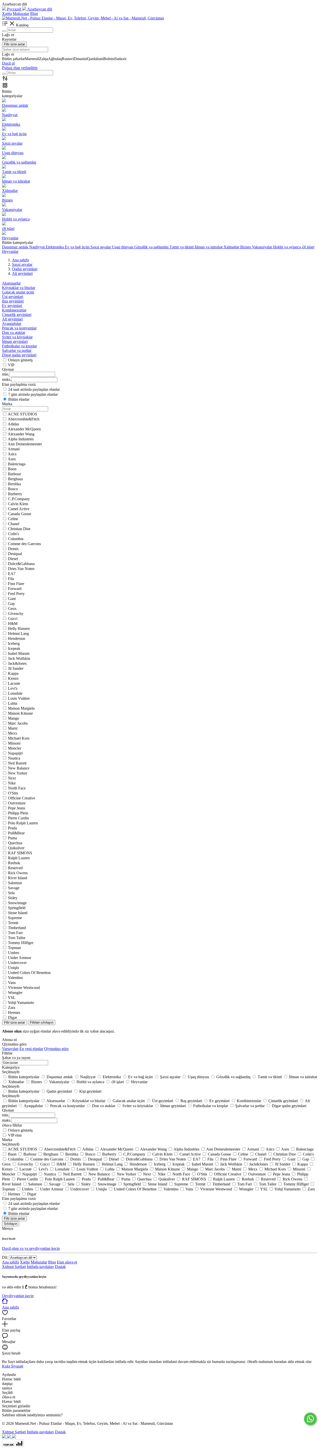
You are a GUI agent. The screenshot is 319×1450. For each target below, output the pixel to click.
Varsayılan (10, 1049)
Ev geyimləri (12, 305)
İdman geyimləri (15, 341)
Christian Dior (19, 529)
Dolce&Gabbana (21, 564)
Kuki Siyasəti (12, 1366)
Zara (11, 1007)
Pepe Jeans (16, 808)
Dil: (5, 1257)
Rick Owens (18, 873)
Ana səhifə (10, 1262)
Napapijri (15, 753)
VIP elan (15, 1135)
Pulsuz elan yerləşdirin (19, 68)
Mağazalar (21, 13)
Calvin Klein (18, 504)
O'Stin (13, 793)
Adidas (13, 424)
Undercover (17, 963)
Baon (12, 469)
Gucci (12, 618)
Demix (13, 549)
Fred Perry (16, 593)
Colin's (13, 534)
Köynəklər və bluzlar (18, 288)
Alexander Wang (21, 434)
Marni (12, 728)
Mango (13, 718)
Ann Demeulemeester (25, 444)
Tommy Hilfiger (20, 943)
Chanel (13, 524)
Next (12, 778)
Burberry (15, 494)
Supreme (15, 918)
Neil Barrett (17, 763)
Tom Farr (15, 933)
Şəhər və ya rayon (16, 1058)
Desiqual (15, 554)
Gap (11, 603)
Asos (12, 459)
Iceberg (14, 643)
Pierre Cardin (18, 818)
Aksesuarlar (11, 283)
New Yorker (17, 773)
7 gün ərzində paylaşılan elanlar (33, 394)
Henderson (16, 638)
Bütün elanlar (18, 399)
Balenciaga (16, 464)
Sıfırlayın (10, 1224)
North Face (17, 788)
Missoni (14, 743)
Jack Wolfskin (19, 658)
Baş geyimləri (13, 301)
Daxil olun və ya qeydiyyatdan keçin (31, 1248)
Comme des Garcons (24, 544)
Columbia (15, 539)
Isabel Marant (18, 653)
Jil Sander (15, 668)
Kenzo (13, 678)
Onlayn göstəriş (20, 360)
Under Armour (19, 958)
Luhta (12, 703)
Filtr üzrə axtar (14, 44)
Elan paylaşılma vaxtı (19, 1198)
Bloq (34, 13)
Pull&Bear (16, 833)
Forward (14, 588)
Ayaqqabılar (11, 323)
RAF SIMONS (20, 853)
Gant (12, 598)
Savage (13, 888)
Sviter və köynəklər (17, 337)
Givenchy (15, 613)
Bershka (14, 484)
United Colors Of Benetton (29, 972)
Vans (12, 982)
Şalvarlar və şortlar (16, 350)
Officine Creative (21, 798)
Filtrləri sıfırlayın (41, 1022)
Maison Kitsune (20, 713)
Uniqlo (13, 968)
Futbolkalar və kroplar (19, 346)
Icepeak (14, 648)
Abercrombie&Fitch (23, 419)
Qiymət (8, 1110)
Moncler (14, 748)
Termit (13, 923)
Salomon (15, 883)
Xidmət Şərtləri (14, 1266)
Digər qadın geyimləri (19, 355)
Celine (13, 519)
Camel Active (18, 509)
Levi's (12, 688)
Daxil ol (8, 63)
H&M (12, 623)
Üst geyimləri (12, 296)
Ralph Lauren (19, 858)
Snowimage (17, 903)
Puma (12, 838)
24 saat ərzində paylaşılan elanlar (34, 389)
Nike (12, 783)
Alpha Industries (21, 439)
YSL (11, 997)
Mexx (12, 733)
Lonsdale (15, 693)
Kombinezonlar (14, 310)
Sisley (12, 898)
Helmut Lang (18, 633)
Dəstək (60, 1266)
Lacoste (14, 683)
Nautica (14, 758)
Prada (12, 828)
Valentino (15, 977)
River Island (17, 878)
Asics (12, 454)
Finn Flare (16, 583)
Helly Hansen (19, 628)
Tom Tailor (16, 938)
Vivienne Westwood (24, 987)
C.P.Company (19, 499)
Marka (7, 1140)
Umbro (13, 953)
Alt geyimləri (12, 319)
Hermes (14, 1012)
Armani (14, 449)
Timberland (17, 928)
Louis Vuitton (19, 698)
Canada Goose (19, 514)
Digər (12, 1017)
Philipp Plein (18, 813)
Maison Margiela (21, 708)
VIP (11, 365)
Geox (12, 608)
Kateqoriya (10, 1067)
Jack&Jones (17, 663)
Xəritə (7, 13)
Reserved (15, 868)
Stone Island (17, 913)
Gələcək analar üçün (18, 292)
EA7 (11, 574)
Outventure (17, 803)
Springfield (16, 908)
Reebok (14, 863)
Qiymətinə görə (56, 1049)
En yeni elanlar (31, 1049)
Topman (14, 948)
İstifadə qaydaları (40, 1266)
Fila (11, 579)
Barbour (14, 474)
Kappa (13, 673)
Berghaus (15, 479)
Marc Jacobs (18, 723)
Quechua (15, 843)
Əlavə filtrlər (12, 1125)
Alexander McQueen (24, 429)
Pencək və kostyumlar (19, 328)
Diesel (13, 559)
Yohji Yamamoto (21, 1002)
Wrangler (15, 992)
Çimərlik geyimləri (16, 314)
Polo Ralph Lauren (23, 823)
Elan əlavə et (67, 1262)
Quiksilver (16, 848)
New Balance (18, 768)
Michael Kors (18, 738)
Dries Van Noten (21, 569)
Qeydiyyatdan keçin (18, 1296)
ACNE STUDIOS (22, 414)
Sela (11, 893)
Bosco (13, 489)
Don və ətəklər (13, 332)
